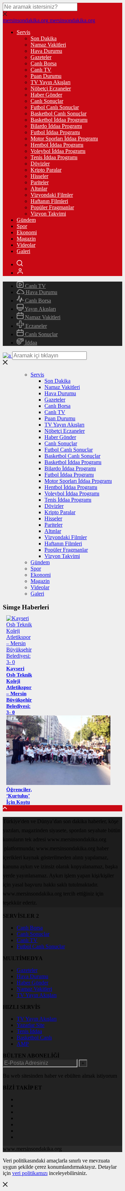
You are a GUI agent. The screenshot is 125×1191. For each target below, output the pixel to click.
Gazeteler (41, 57)
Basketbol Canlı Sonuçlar (58, 113)
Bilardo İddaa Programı (56, 126)
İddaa (30, 343)
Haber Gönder (46, 95)
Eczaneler (35, 326)
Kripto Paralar (46, 170)
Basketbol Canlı (34, 1037)
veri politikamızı (30, 1173)
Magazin (26, 239)
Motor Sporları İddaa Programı (64, 138)
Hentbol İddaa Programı (57, 145)
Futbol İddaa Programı (55, 132)
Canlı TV (41, 70)
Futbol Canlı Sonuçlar (55, 107)
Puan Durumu (46, 76)
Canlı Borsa (44, 63)
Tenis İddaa (29, 1031)
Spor (22, 226)
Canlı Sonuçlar (47, 101)
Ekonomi (27, 232)
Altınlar (39, 189)
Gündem (26, 220)
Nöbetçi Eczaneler (51, 88)
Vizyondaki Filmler (52, 195)
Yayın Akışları (40, 309)
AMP (23, 1044)
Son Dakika (44, 38)
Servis (23, 32)
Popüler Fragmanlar (52, 207)
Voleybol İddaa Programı (58, 151)
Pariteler (40, 182)
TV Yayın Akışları (50, 82)
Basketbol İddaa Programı (59, 120)
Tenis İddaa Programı (54, 157)
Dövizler (40, 164)
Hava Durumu (46, 51)
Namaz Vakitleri (48, 45)
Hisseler (39, 176)
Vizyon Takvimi (48, 214)
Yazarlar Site (30, 1025)
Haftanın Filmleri (49, 201)
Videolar (26, 245)
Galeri (23, 251)
